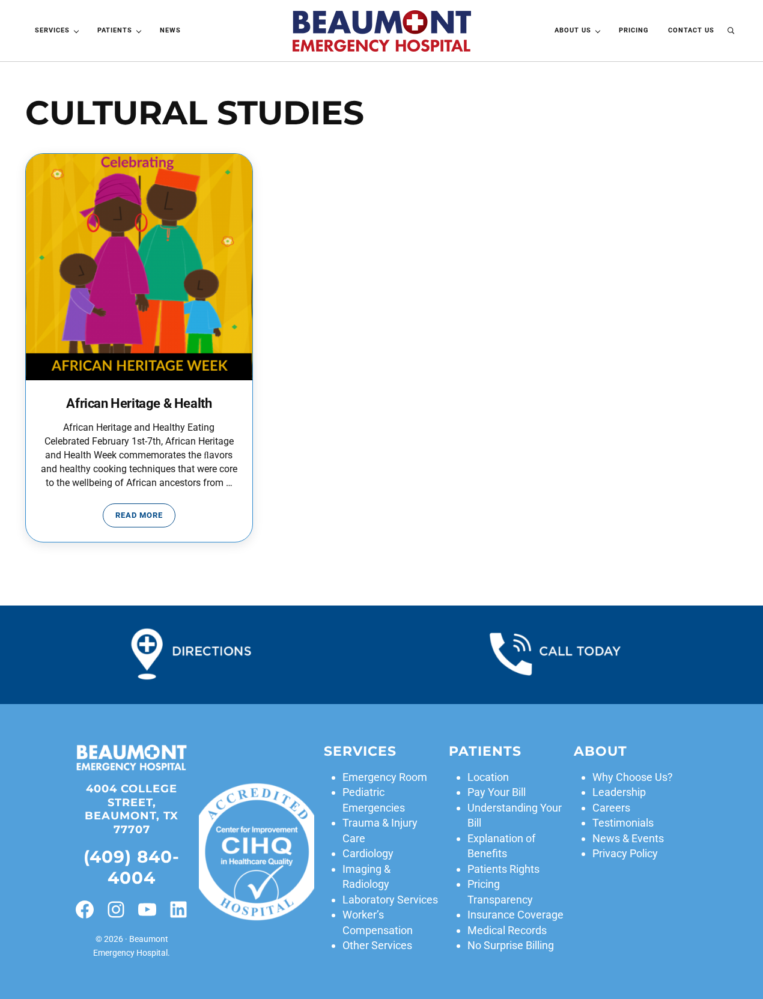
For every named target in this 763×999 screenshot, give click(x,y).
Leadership (619, 792)
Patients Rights (503, 869)
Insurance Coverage (515, 914)
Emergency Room (384, 777)
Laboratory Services (390, 899)
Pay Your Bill (496, 792)
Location (488, 777)
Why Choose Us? (632, 777)
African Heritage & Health (138, 403)
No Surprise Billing (510, 945)
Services (360, 750)
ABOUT (600, 750)
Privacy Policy (625, 853)
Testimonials (623, 822)
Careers (611, 807)
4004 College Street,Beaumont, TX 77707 (131, 809)
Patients (485, 750)
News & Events (628, 838)
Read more (145, 517)
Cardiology (368, 853)
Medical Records (507, 930)
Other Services (377, 945)
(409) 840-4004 (132, 867)
